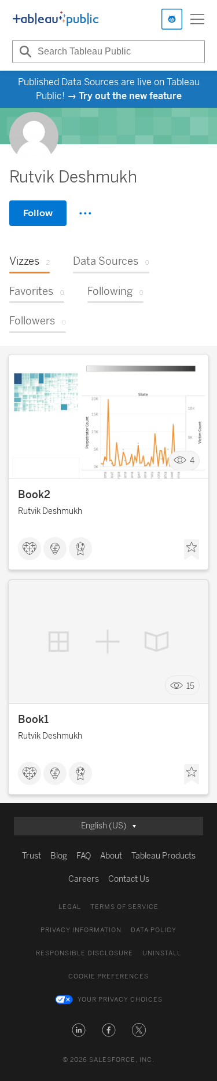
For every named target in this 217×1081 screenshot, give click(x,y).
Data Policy (153, 930)
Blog (58, 856)
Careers (83, 879)
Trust (31, 856)
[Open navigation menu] (197, 19)
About (111, 856)
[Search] (23, 51)
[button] (78, 1030)
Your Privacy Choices (120, 999)
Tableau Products (163, 856)
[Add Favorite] (191, 549)
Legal (69, 907)
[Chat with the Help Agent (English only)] (171, 19)
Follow (38, 213)
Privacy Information (81, 930)
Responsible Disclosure (84, 953)
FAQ (83, 856)
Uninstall (161, 953)
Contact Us (128, 879)
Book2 (34, 494)
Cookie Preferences (108, 976)
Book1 (33, 719)
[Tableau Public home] (55, 19)
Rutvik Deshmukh (50, 511)
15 (190, 686)
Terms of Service (124, 907)
